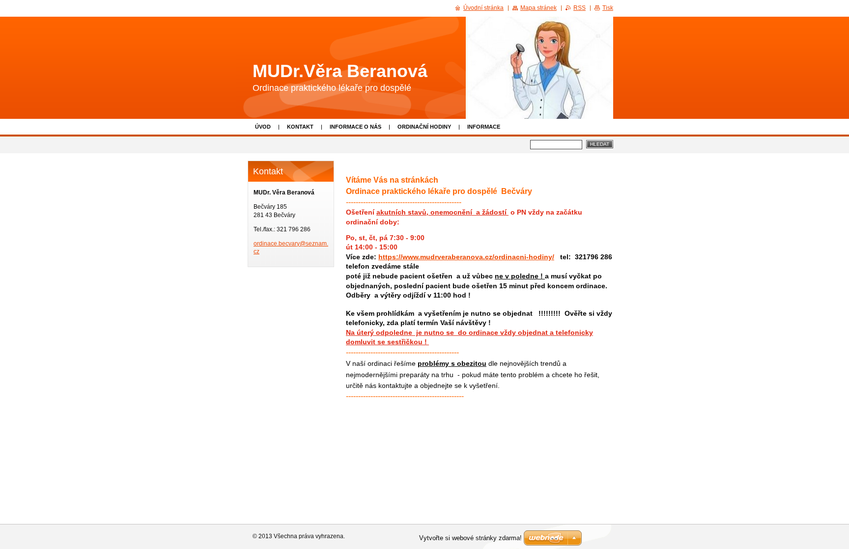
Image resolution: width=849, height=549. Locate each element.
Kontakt (300, 127)
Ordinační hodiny (424, 127)
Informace (483, 127)
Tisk (607, 7)
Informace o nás (355, 127)
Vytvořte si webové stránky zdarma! (470, 538)
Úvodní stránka (483, 7)
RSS (579, 7)
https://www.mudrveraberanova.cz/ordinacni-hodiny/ (466, 257)
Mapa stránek (538, 7)
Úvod (263, 127)
